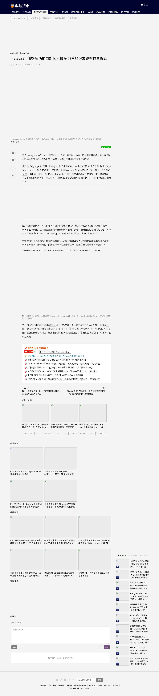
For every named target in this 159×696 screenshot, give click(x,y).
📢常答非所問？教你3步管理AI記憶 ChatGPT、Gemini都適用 (54, 375)
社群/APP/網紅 (40, 11)
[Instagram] (60, 679)
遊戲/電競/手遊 (77, 11)
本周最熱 (132, 555)
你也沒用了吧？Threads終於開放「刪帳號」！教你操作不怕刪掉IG (59, 505)
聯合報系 (92, 685)
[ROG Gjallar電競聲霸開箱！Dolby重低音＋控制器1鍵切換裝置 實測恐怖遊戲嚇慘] (122, 661)
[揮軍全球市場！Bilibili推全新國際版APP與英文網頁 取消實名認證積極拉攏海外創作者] (60, 527)
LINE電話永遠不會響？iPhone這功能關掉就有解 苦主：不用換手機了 (26, 541)
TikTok (82, 433)
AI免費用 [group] (34, 18)
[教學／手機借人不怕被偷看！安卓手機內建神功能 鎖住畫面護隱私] (122, 574)
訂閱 (99, 680)
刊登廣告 (43, 685)
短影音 (101, 433)
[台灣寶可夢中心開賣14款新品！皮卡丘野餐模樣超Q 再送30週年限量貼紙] (26, 559)
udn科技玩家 (14, 53)
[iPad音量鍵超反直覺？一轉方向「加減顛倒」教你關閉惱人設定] (122, 639)
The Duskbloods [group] (18, 18)
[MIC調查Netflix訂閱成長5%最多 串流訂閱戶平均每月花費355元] (60, 559)
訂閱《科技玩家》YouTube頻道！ (55, 351)
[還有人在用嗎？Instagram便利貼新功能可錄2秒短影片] (26, 458)
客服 (54, 685)
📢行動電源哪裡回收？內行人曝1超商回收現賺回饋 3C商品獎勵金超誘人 (59, 367)
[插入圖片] (101, 647)
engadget (15, 141)
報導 (45, 166)
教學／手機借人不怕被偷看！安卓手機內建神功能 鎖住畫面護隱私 (139, 574)
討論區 (13, 616)
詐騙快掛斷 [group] (60, 18)
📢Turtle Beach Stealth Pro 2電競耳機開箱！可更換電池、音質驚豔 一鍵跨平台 (62, 363)
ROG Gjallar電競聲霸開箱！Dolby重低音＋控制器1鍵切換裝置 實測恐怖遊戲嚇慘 (139, 661)
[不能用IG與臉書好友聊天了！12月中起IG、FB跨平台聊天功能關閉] (60, 458)
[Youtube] (142, 5)
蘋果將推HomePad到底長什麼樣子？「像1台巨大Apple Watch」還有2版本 (35, 425)
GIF (65, 433)
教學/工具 (100, 11)
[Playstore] (69, 679)
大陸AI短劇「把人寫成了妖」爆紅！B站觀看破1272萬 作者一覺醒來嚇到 (139, 564)
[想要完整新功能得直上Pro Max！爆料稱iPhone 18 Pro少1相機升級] (93, 413)
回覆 (106, 647)
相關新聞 (14, 512)
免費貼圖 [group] (73, 18)
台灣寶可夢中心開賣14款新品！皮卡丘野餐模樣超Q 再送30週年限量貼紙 (25, 574)
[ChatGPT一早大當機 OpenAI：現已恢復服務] (94, 559)
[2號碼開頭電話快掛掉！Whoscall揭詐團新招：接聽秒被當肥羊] (122, 628)
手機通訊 (27, 11)
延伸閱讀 (14, 443)
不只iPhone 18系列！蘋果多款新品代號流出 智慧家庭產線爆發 (64, 425)
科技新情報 (113, 11)
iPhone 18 (27, 399)
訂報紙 (99, 685)
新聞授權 (61, 685)
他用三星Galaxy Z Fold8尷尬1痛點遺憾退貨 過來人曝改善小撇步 (139, 650)
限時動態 (47, 433)
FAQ (50, 685)
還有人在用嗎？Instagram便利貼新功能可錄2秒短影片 (25, 472)
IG (38, 433)
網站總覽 (115, 685)
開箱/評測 (54, 11)
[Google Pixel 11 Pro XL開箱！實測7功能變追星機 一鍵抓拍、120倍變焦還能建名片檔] (122, 596)
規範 (14, 647)
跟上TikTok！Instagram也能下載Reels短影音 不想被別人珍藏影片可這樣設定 (26, 505)
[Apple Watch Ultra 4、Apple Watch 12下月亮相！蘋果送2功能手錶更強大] (122, 618)
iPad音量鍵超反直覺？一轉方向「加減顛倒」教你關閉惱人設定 (139, 639)
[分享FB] (13, 152)
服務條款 (69, 685)
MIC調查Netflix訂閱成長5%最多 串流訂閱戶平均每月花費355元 (59, 574)
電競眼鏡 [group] (47, 18)
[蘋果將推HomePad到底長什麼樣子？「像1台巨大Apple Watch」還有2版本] (35, 413)
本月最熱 (143, 555)
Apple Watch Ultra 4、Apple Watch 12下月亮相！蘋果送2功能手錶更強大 (139, 618)
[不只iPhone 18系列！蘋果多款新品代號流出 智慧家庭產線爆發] (64, 413)
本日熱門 (122, 555)
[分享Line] (13, 160)
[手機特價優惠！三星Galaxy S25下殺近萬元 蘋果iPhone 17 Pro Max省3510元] (122, 607)
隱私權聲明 (82, 685)
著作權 (76, 685)
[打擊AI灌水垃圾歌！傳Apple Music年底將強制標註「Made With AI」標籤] (94, 527)
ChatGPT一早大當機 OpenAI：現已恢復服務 (93, 574)
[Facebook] (56, 679)
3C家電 (65, 11)
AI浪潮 (90, 11)
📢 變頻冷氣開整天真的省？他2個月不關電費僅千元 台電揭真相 (55, 359)
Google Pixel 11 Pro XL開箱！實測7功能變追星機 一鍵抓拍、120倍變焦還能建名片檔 (139, 596)
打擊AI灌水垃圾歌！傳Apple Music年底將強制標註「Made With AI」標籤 (94, 541)
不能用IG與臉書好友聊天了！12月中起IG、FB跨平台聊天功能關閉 (59, 472)
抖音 (92, 433)
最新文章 (16, 11)
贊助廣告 (14, 581)
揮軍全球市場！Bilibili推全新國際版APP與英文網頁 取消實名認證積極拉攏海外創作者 (60, 541)
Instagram (29, 433)
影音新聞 (136, 11)
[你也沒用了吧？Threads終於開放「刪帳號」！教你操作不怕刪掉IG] (60, 491)
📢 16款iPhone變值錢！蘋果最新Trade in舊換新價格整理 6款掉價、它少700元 (62, 379)
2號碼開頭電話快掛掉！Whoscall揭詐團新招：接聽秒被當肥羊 (139, 629)
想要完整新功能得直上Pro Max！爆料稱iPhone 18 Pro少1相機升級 (93, 425)
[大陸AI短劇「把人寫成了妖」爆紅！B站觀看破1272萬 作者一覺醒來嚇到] (122, 564)
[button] (144, 5)
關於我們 (107, 685)
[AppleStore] (73, 679)
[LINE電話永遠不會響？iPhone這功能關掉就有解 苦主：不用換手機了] (26, 527)
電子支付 (125, 11)
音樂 (57, 433)
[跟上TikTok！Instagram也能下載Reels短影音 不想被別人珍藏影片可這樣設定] (26, 491)
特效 (73, 433)
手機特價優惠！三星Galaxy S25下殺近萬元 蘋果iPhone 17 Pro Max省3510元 (138, 607)
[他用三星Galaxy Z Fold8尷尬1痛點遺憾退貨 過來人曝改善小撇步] (122, 650)
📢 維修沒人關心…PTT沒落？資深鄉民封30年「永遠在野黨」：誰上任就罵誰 (61, 371)
